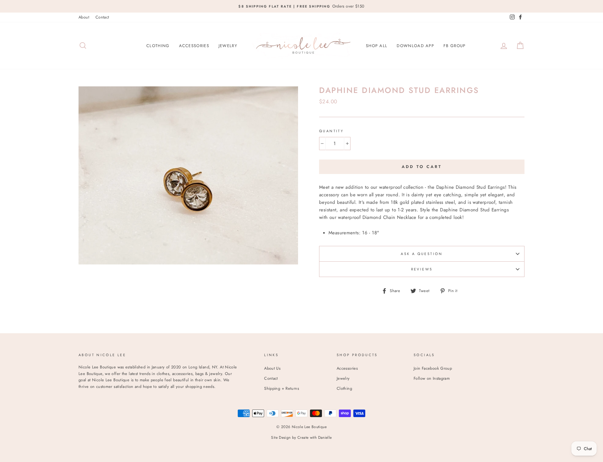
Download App (415, 46)
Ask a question (422, 253)
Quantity (331, 130)
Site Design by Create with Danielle (301, 437)
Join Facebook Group (433, 368)
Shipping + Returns (281, 388)
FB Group (454, 46)
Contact (102, 17)
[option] (301, 6)
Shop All (376, 46)
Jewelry (228, 46)
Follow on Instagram (432, 378)
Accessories (194, 46)
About (84, 17)
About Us (272, 368)
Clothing (157, 46)
